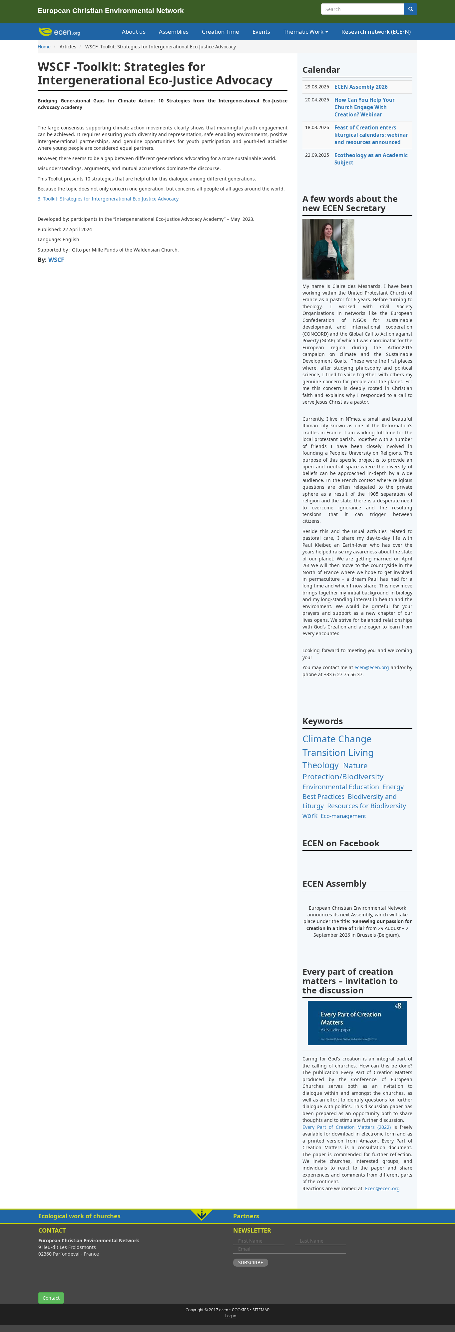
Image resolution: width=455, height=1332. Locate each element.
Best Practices (323, 796)
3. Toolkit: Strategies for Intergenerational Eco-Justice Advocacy (108, 198)
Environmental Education (340, 786)
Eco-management (343, 816)
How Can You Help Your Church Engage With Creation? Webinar (364, 107)
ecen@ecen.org (371, 667)
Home (44, 46)
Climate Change (337, 738)
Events (261, 31)
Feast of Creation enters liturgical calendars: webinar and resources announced (371, 135)
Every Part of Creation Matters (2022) (346, 1127)
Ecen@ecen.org (382, 1188)
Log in (230, 1316)
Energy (393, 786)
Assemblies (174, 31)
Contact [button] (51, 1298)
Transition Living (338, 752)
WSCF (56, 260)
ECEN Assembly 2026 (361, 86)
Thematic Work (304, 31)
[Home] (60, 32)
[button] (227, 1216)
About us (134, 31)
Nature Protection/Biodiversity (342, 771)
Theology (320, 765)
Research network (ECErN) (376, 31)
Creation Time (220, 31)
